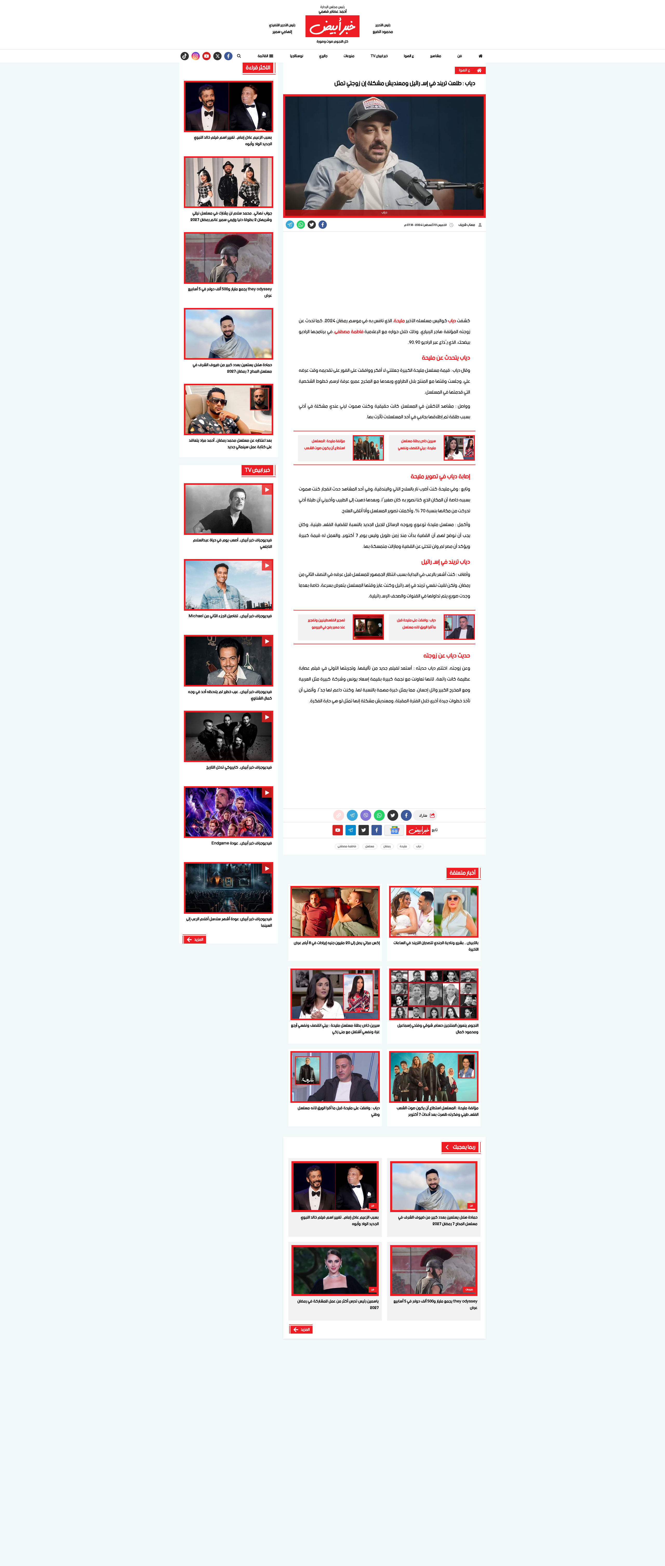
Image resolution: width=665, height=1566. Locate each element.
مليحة (399, 321)
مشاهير (435, 56)
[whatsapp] (338, 815)
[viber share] (290, 224)
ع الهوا (409, 56)
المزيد (305, 1330)
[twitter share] (312, 224)
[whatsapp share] (301, 224)
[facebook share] (322, 224)
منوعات (349, 56)
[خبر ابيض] (332, 26)
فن (459, 56)
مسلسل (369, 846)
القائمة (263, 56)
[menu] (239, 56)
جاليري (323, 56)
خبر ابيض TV (379, 56)
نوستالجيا (296, 56)
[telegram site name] (350, 830)
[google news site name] (394, 830)
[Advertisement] (384, 274)
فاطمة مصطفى (349, 332)
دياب (452, 321)
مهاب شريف (467, 225)
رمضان (387, 846)
